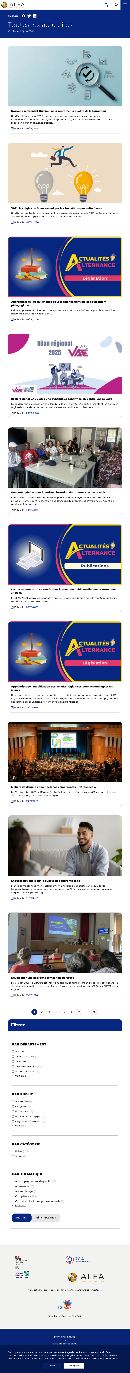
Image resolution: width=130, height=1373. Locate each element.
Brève (22, 1151)
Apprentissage (27, 1191)
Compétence (26, 1196)
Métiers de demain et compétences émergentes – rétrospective (54, 787)
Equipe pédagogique (30, 1116)
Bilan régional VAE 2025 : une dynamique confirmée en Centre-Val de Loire (61, 398)
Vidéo (21, 1156)
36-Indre (22, 1061)
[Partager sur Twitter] (29, 16)
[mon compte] (106, 5)
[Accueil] (12, 5)
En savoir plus (95, 1358)
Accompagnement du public (35, 1181)
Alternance (24, 1186)
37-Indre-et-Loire (28, 1066)
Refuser (52, 1365)
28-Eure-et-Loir (27, 1056)
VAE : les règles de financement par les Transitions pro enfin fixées (56, 208)
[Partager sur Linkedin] (34, 16)
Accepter (73, 1365)
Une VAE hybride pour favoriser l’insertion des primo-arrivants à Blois (58, 492)
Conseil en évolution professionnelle (39, 1201)
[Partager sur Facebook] (23, 16)
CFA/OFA (23, 1106)
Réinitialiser (46, 1217)
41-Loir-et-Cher (27, 1071)
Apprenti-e (23, 1101)
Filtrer (21, 1217)
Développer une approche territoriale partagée (42, 977)
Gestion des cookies (64, 1343)
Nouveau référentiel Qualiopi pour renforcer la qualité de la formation (58, 111)
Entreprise (24, 1111)
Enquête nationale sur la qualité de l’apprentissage (45, 880)
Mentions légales (64, 1336)
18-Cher (22, 1051)
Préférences (112, 1358)
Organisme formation (31, 1121)
